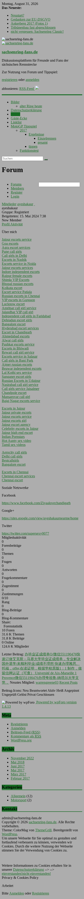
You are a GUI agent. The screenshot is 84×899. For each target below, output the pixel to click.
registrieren (9, 80)
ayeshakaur (25, 204)
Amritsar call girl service (19, 308)
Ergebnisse (36, 134)
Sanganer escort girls (16, 376)
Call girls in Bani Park (17, 360)
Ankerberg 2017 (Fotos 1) (29, 23)
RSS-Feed (27, 89)
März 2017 (18, 774)
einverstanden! (12, 873)
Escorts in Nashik (14, 259)
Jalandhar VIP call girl (17, 312)
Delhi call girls (12, 456)
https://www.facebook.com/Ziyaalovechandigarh (36, 503)
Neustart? (17, 15)
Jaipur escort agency (16, 424)
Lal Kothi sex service (17, 372)
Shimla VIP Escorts (15, 280)
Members (17, 188)
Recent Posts (68, 682)
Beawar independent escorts (21, 368)
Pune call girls (12, 251)
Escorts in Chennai (15, 472)
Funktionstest (29, 150)
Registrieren (19, 724)
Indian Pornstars (13, 437)
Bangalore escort (14, 324)
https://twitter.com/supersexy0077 (25, 533)
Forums (16, 184)
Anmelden (18, 728)
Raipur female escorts (17, 276)
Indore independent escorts (21, 272)
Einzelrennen (47, 138)
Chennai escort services (18, 476)
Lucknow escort (13, 304)
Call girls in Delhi (14, 255)
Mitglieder (9, 204)
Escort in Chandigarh (17, 332)
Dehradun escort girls (17, 320)
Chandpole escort (14, 393)
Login (15, 196)
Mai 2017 (17, 770)
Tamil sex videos (14, 445)
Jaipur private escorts (16, 412)
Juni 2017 (18, 766)
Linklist (16, 122)
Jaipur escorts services (17, 268)
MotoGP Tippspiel (24, 126)
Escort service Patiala (17, 292)
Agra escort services (16, 247)
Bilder (15, 102)
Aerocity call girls (14, 452)
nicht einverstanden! (36, 873)
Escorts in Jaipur (13, 408)
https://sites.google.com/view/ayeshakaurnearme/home (40, 518)
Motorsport (18, 800)
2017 (23, 130)
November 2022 (22, 758)
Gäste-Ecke (19, 118)
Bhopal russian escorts (17, 284)
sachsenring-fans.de (20, 52)
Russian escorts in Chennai (21, 296)
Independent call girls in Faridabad (26, 316)
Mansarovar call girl (16, 397)
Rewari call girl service (18, 352)
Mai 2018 (17, 762)
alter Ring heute (31, 106)
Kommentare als (26, 736)
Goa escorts (10, 243)
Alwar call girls (13, 340)
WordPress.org (21, 740)
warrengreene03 (47, 682)
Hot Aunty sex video (16, 441)
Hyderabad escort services (20, 328)
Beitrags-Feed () (25, 732)
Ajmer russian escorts (17, 364)
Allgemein (18, 796)
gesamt (42, 142)
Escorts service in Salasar (19, 356)
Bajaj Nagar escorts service (21, 401)
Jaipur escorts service (17, 239)
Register (16, 192)
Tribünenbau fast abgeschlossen (33, 27)
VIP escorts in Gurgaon (18, 300)
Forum (15, 114)
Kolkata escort (12, 288)
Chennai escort (12, 480)
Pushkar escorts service (18, 344)
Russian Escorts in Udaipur (21, 381)
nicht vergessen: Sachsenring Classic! (37, 31)
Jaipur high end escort (17, 432)
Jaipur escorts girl (14, 420)
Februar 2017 (20, 778)
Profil (6, 224)
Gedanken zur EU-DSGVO (30, 19)
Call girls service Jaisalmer (20, 389)
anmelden (32, 80)
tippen (33, 146)
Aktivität (16, 224)
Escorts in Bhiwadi (15, 348)
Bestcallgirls (10, 460)
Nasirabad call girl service (20, 385)
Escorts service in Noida (19, 264)
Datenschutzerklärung (26, 110)
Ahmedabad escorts (16, 336)
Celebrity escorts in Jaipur (20, 428)
